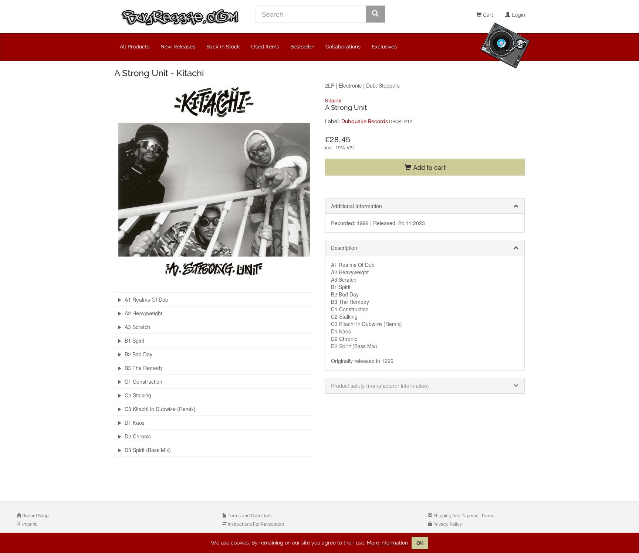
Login (517, 15)
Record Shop (34, 515)
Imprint (29, 524)
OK (419, 543)
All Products (134, 47)
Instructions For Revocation (255, 524)
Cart (487, 15)
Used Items (265, 47)
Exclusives (384, 47)
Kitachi (333, 101)
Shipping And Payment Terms (463, 515)
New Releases (177, 47)
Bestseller (302, 47)
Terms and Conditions (250, 515)
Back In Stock (223, 47)
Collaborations (343, 47)
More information (387, 543)
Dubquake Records (364, 121)
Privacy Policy (447, 524)
